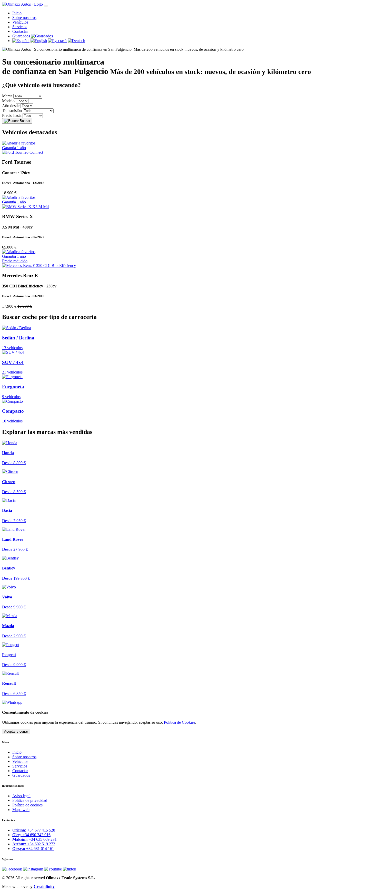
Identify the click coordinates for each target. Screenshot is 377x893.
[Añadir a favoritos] (18, 143)
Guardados (21, 775)
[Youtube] (53, 869)
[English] (39, 40)
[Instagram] (33, 869)
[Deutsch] (76, 40)
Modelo (8, 101)
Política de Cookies (179, 722)
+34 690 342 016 (31, 835)
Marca (7, 96)
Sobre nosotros (24, 17)
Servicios (19, 27)
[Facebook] (12, 869)
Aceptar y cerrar (16, 731)
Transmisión (12, 110)
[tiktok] (69, 869)
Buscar (24, 121)
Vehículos (20, 22)
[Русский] (57, 40)
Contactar (20, 31)
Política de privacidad (29, 800)
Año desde (10, 105)
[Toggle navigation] (46, 5)
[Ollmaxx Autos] (23, 4)
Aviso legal (21, 796)
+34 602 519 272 (33, 844)
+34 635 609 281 (34, 839)
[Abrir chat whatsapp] (12, 702)
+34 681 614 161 (33, 848)
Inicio (17, 13)
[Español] (20, 40)
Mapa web (20, 809)
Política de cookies (27, 805)
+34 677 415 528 (33, 830)
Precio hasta (12, 115)
